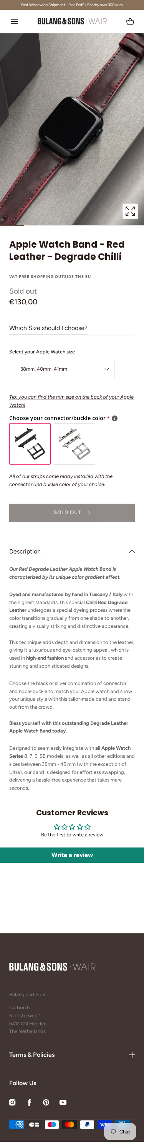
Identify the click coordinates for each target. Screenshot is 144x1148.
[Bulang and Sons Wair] (72, 21)
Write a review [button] (72, 855)
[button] (14, 21)
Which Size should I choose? (48, 328)
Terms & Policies (32, 1054)
